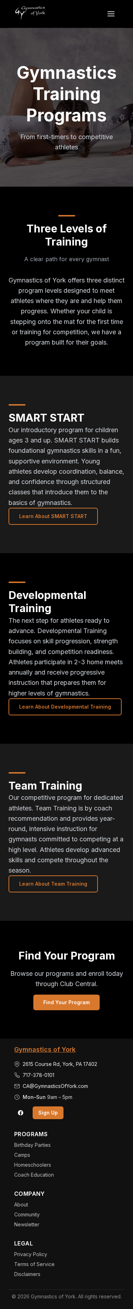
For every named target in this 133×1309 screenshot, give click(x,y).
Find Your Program (66, 1002)
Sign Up (48, 1113)
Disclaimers (27, 1274)
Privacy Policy (30, 1254)
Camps (22, 1155)
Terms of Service (34, 1264)
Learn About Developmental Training (65, 707)
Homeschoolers (32, 1165)
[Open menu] (111, 14)
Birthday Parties (32, 1145)
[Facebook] (20, 1112)
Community (27, 1214)
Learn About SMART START (53, 516)
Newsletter (26, 1224)
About (21, 1204)
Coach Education (34, 1175)
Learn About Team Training (53, 884)
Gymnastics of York (45, 1049)
